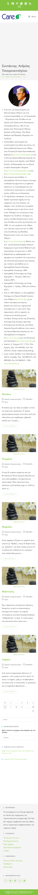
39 (33, 707)
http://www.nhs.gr (21, 299)
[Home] (2, 77)
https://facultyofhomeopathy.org (17, 174)
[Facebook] (10, 881)
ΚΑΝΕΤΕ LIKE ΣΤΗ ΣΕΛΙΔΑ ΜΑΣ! (15, 759)
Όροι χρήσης (8, 844)
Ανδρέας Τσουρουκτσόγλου (12, 399)
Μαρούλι (7, 526)
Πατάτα (6, 394)
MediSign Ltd (22, 891)
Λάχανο (6, 659)
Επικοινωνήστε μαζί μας (12, 860)
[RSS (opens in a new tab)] (30, 3)
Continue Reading (11, 426)
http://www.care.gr (12, 338)
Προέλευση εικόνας (19, 389)
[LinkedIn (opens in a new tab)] (26, 3)
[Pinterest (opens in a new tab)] (17, 3)
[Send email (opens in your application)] (19, 6)
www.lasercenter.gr (11, 363)
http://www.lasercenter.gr (14, 241)
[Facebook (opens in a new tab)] (12, 3)
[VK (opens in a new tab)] (21, 3)
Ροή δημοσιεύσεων (10, 841)
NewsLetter (7, 867)
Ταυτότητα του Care (11, 838)
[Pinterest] (20, 881)
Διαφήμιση (7, 864)
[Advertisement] (19, 43)
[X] (6, 881)
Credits (6, 851)
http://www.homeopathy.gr (22, 155)
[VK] (24, 881)
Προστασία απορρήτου (12, 847)
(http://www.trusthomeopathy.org (17, 171)
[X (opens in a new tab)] (8, 3)
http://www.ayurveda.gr (25, 341)
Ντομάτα (7, 459)
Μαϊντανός (8, 591)
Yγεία (6, 402)
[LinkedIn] (15, 881)
